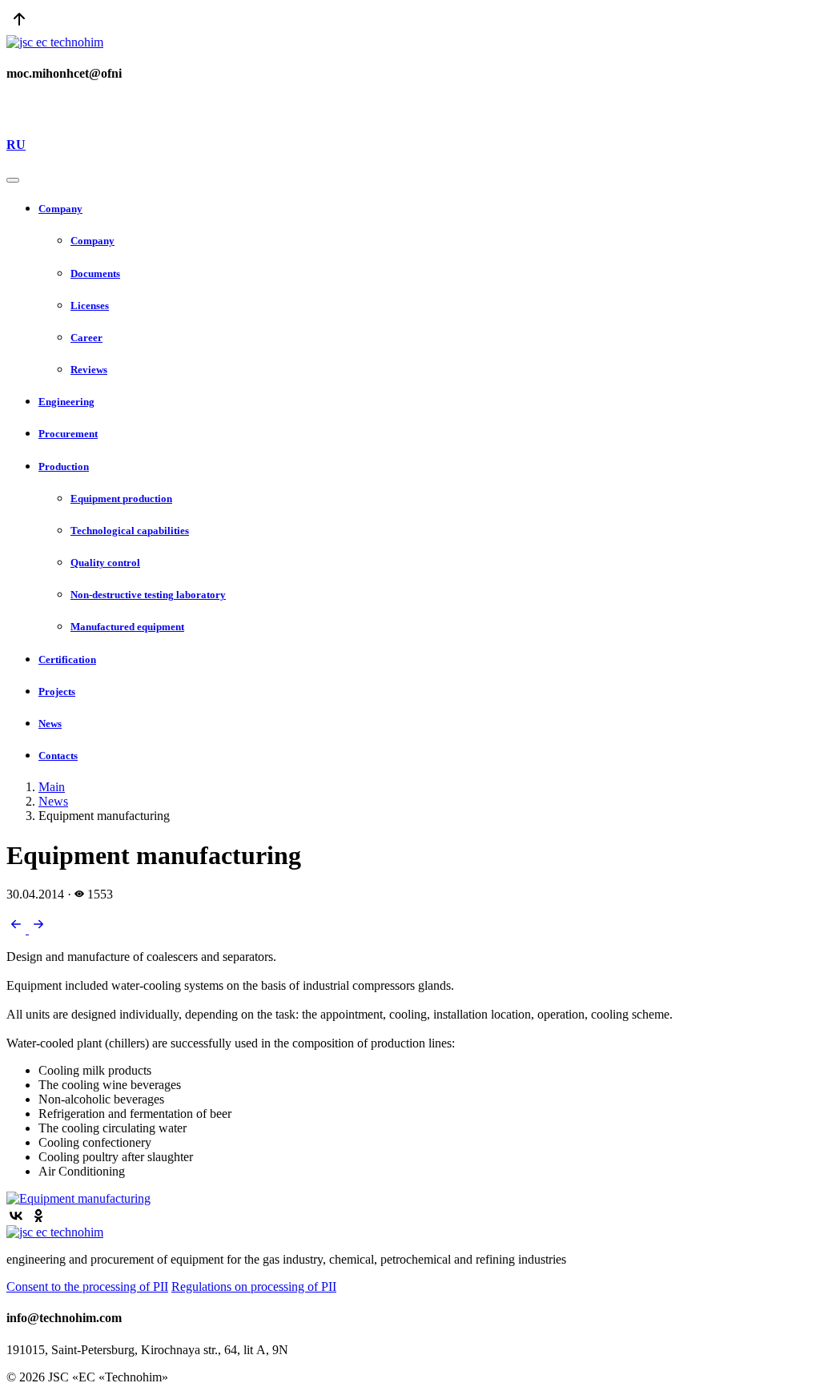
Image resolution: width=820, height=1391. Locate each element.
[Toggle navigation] (12, 180)
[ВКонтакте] (16, 1215)
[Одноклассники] (38, 1215)
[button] (426, 209)
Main (51, 787)
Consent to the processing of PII (87, 1286)
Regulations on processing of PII (253, 1286)
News (53, 801)
